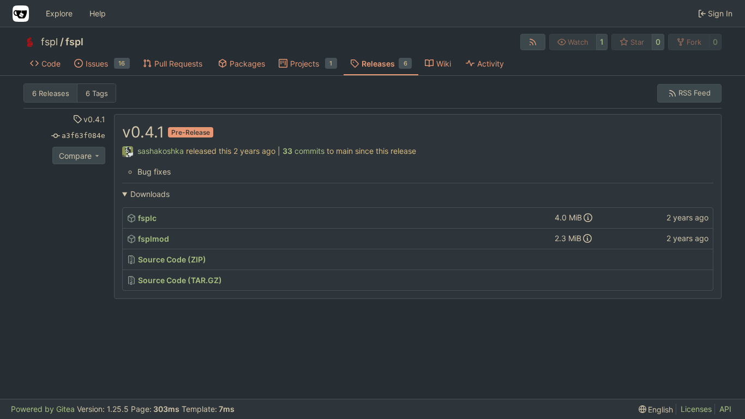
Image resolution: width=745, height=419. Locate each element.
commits (304, 150)
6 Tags (97, 93)
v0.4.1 (94, 119)
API (725, 409)
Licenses (696, 409)
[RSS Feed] (532, 42)
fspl (49, 42)
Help (97, 13)
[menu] (656, 409)
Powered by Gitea (43, 409)
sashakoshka (160, 150)
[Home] (20, 13)
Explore (59, 13)
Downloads (150, 194)
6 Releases (50, 93)
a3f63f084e (83, 135)
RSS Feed (694, 92)
